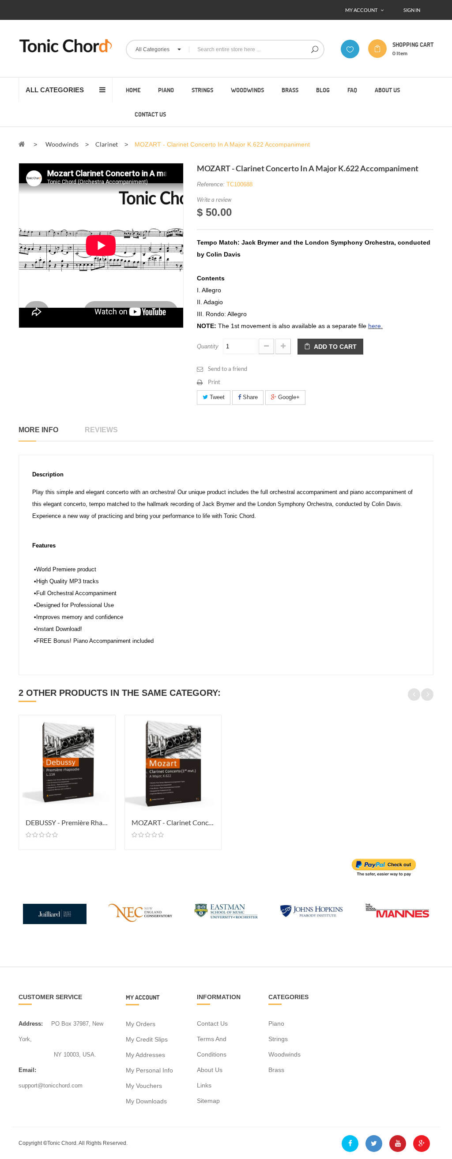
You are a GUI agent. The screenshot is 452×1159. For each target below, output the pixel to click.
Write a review (214, 199)
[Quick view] (107, 755)
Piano (276, 1023)
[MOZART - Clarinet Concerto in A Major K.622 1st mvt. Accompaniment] (173, 763)
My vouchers (144, 1085)
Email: (27, 1070)
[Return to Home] (22, 143)
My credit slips (147, 1039)
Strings (278, 1038)
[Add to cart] (107, 723)
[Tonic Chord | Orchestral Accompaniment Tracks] (66, 45)
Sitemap (208, 1100)
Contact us (212, 1023)
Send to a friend (227, 368)
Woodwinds (284, 1054)
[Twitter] (373, 1143)
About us (209, 1069)
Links (204, 1085)
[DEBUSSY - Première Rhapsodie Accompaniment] (67, 763)
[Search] (314, 49)
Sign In (411, 10)
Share (249, 397)
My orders (140, 1023)
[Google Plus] (421, 1143)
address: (31, 1023)
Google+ (288, 397)
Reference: (211, 184)
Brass (276, 1069)
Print (214, 381)
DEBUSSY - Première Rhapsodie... (67, 822)
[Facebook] (350, 1143)
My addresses (145, 1054)
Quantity (207, 346)
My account (142, 997)
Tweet (216, 397)
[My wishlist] (350, 49)
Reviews (101, 430)
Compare (107, 739)
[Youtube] (397, 1143)
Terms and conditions (211, 1046)
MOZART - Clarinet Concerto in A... (173, 822)
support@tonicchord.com (51, 1085)
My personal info (149, 1070)
